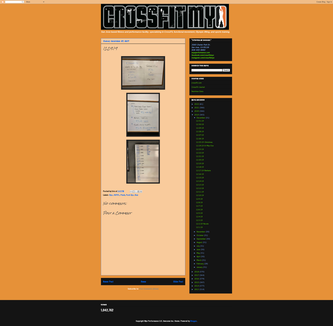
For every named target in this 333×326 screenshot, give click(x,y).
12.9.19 (199, 199)
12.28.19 (200, 131)
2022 (197, 104)
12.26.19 (200, 138)
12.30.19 (200, 124)
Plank (122, 194)
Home (143, 281)
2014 (197, 286)
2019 (197, 114)
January (200, 267)
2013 (197, 289)
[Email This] (131, 191)
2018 (197, 271)
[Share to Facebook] (138, 191)
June (199, 249)
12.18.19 (200, 167)
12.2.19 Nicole (202, 223)
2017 (197, 275)
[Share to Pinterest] (141, 191)
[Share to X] (136, 191)
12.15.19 (200, 177)
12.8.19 (199, 202)
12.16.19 (200, 174)
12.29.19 (200, 128)
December (201, 117)
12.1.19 (199, 227)
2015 (197, 282)
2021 (197, 107)
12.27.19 (200, 135)
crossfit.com (196, 82)
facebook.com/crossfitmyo (202, 55)
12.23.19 (200, 149)
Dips (111, 194)
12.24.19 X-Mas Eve (205, 145)
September (201, 239)
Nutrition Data (197, 91)
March (199, 260)
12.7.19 (199, 206)
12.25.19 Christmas (204, 142)
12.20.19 (200, 160)
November (201, 231)
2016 (197, 278)
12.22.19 (200, 153)
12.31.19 (200, 121)
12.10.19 (200, 195)
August (200, 242)
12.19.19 (200, 163)
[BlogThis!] (133, 191)
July (198, 246)
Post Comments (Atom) (148, 288)
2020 (197, 111)
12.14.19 (200, 181)
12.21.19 (200, 156)
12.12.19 (200, 188)
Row (136, 194)
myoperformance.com (200, 52)
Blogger (193, 321)
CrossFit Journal (198, 87)
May (198, 253)
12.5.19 (199, 213)
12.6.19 (199, 209)
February (200, 263)
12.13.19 (200, 184)
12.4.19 (199, 216)
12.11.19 (200, 191)
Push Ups (130, 194)
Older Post (178, 281)
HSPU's (116, 194)
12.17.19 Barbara (203, 170)
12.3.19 (199, 220)
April (199, 256)
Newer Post (108, 281)
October (200, 235)
